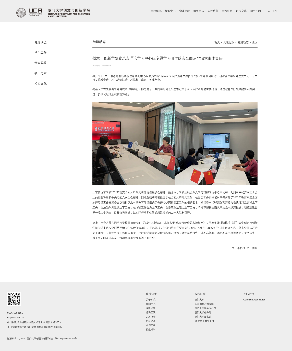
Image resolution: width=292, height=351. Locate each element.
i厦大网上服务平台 (204, 321)
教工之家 (40, 73)
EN (275, 10)
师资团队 (198, 10)
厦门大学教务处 (203, 312)
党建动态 (40, 42)
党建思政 (184, 10)
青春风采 (40, 63)
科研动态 (150, 321)
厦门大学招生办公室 (205, 308)
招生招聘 (255, 10)
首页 (217, 42)
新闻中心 (170, 10)
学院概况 (156, 10)
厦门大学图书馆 (203, 316)
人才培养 (213, 10)
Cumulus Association (254, 299)
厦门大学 (199, 299)
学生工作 (40, 52)
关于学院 (150, 299)
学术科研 (227, 10)
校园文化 (40, 83)
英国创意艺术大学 (204, 304)
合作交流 (241, 10)
